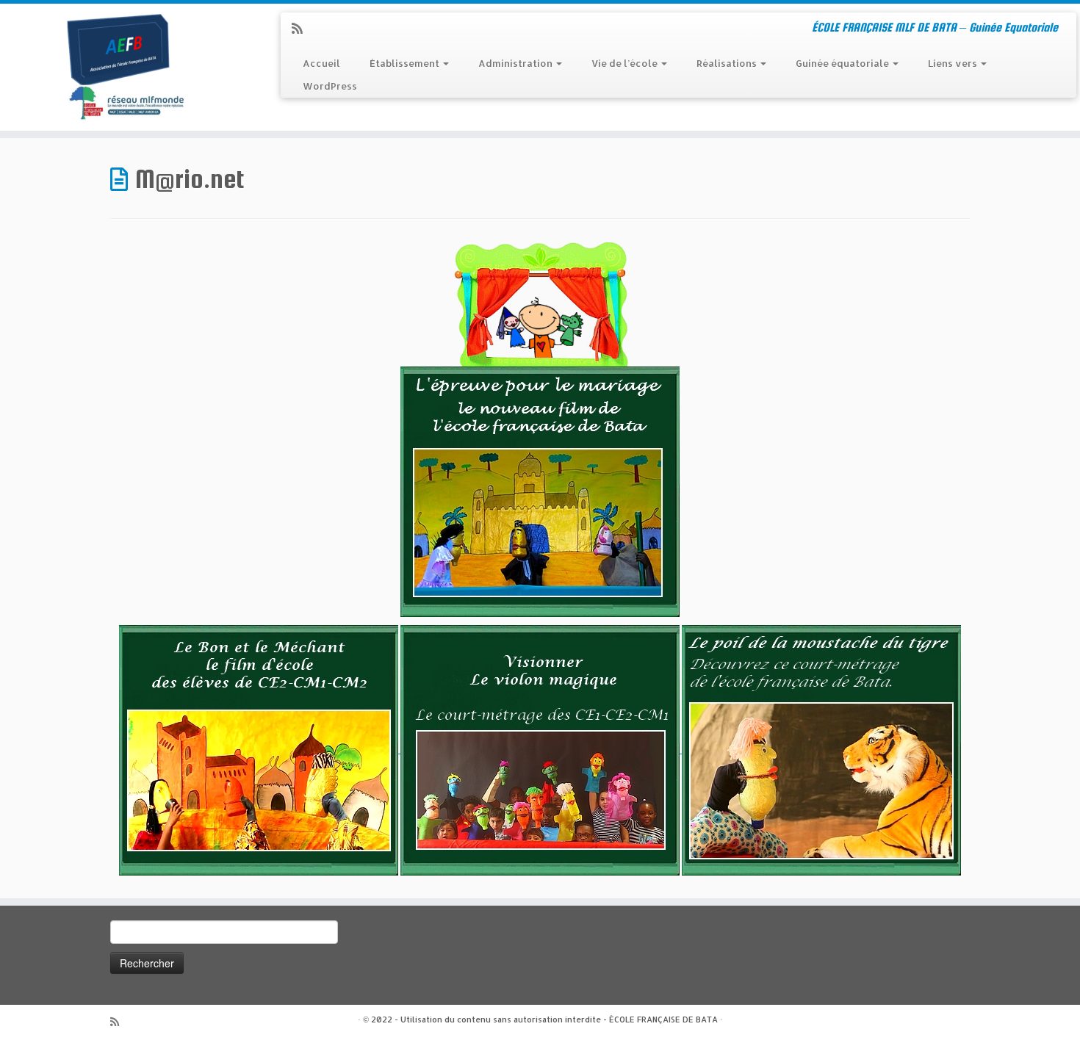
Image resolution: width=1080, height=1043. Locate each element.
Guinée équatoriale (843, 63)
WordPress (330, 86)
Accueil (321, 63)
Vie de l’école (625, 63)
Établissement (406, 63)
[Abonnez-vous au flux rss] (302, 28)
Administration (516, 63)
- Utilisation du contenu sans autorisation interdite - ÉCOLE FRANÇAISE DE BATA (556, 1019)
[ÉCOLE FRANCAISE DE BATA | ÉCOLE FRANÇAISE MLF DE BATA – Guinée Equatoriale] (124, 67)
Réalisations (727, 63)
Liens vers (953, 63)
